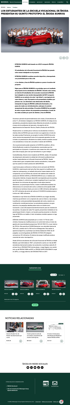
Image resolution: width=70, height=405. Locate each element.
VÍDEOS (54, 2)
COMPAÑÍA (60, 2)
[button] (67, 2)
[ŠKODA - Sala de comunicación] (11, 2)
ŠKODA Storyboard (12, 386)
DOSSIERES (32, 2)
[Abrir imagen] (11, 284)
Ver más (35, 305)
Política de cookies (57, 401)
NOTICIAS (25, 2)
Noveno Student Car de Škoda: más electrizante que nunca (14, 335)
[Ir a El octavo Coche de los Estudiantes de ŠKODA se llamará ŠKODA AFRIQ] (55, 327)
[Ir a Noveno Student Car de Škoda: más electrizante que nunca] (14, 327)
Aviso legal (38, 401)
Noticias (9, 7)
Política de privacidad (47, 401)
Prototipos (15, 7)
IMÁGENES (47, 2)
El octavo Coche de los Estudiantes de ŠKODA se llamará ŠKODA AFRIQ (54, 335)
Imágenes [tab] (35, 268)
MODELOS (39, 2)
